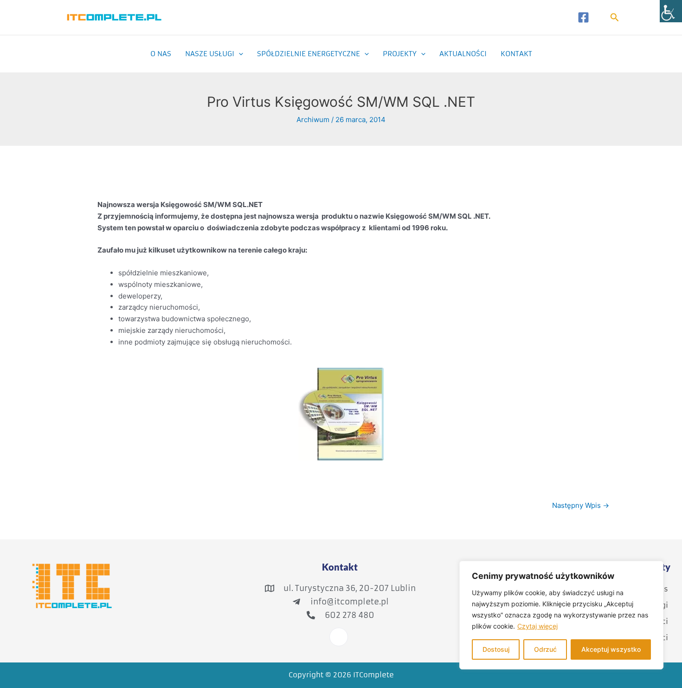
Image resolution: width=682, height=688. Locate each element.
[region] (561, 615)
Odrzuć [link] (545, 649)
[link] (671, 11)
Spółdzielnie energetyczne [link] (308, 53)
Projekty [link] (400, 53)
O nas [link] (160, 53)
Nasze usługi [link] (209, 53)
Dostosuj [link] (496, 649)
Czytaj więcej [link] (537, 626)
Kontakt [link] (516, 53)
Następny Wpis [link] (580, 505)
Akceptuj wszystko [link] (611, 649)
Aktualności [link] (463, 53)
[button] (238, 54)
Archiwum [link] (312, 119)
